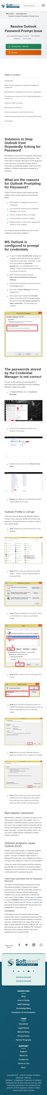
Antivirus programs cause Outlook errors (19, 112)
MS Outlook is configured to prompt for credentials (23, 92)
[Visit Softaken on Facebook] (14, 971)
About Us (23, 1055)
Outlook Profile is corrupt (13, 103)
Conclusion (9, 121)
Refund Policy (24, 1032)
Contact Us (24, 1059)
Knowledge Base (23, 1008)
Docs (23, 1067)
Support (23, 1051)
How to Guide (23, 1000)
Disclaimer (23, 1024)
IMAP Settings (23, 1004)
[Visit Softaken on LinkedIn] (19, 971)
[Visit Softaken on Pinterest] (33, 971)
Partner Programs (23, 1040)
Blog (23, 996)
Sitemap (28, 1078)
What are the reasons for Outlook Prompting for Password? (22, 86)
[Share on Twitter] (26, 945)
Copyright (10, 1075)
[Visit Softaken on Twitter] (23, 971)
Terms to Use (23, 1063)
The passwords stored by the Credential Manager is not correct (23, 97)
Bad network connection (13, 107)
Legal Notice (23, 1028)
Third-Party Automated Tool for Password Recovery (23, 116)
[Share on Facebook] (19, 945)
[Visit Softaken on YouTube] (28, 971)
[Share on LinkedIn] (33, 945)
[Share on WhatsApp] (41, 945)
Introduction (9, 81)
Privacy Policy (23, 1036)
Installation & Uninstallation (23, 1012)
